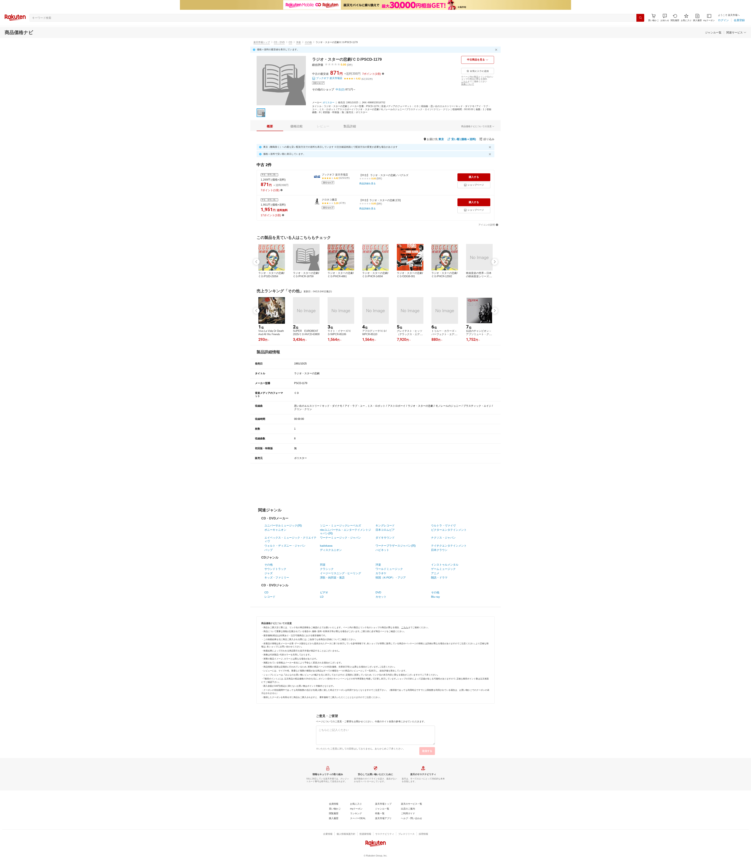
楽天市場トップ (261, 42)
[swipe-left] (256, 262)
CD (290, 42)
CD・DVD (279, 42)
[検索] (640, 18)
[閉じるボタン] (497, 50)
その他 (308, 42)
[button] (664, 18)
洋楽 (298, 42)
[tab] (270, 126)
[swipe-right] (494, 262)
